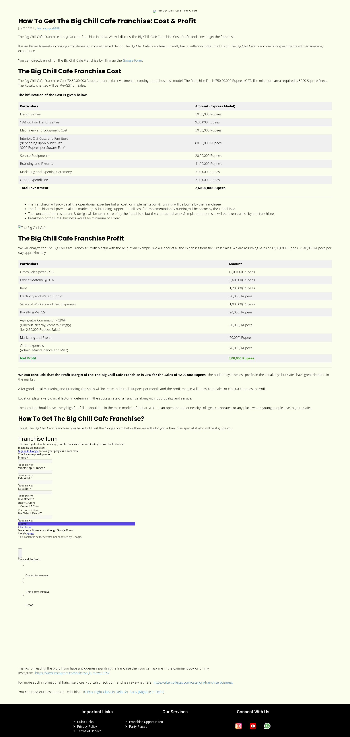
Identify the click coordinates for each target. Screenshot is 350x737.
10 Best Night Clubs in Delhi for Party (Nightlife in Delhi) (123, 692)
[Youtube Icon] (253, 725)
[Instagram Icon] (238, 725)
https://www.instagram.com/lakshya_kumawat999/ (72, 673)
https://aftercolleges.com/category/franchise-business (193, 682)
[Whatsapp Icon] (267, 725)
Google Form (132, 60)
